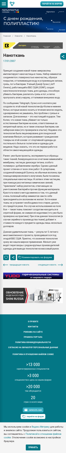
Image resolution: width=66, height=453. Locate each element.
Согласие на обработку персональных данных (33, 347)
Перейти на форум (52, 4)
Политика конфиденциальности (33, 342)
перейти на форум (35, 416)
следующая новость (47, 265)
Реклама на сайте (33, 332)
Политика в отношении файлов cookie (33, 354)
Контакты (33, 326)
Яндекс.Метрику (41, 426)
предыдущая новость (19, 265)
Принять (33, 447)
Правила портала (33, 337)
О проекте (33, 321)
